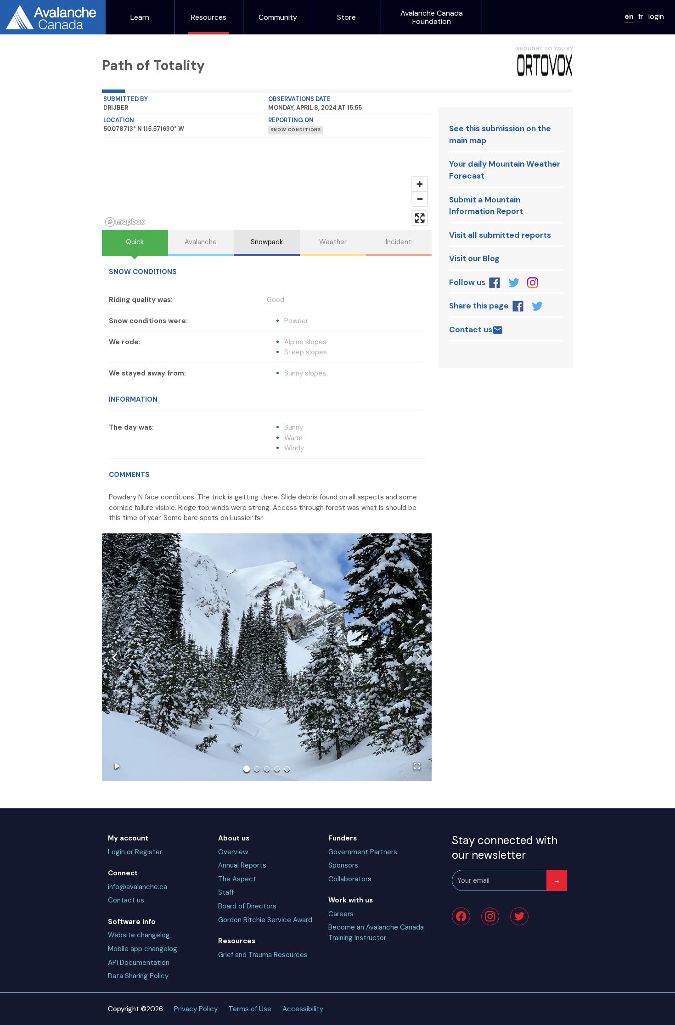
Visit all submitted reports (500, 235)
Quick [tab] (135, 241)
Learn (139, 17)
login (656, 16)
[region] (267, 184)
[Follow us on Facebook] (494, 282)
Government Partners (362, 852)
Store (346, 17)
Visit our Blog (474, 258)
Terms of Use (250, 1009)
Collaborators (349, 879)
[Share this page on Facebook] (518, 306)
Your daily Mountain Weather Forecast (504, 170)
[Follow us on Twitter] (513, 282)
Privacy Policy (196, 1009)
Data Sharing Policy (138, 975)
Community (278, 17)
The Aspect (237, 879)
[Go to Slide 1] (246, 769)
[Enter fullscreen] (419, 218)
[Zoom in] (419, 184)
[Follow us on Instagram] (532, 282)
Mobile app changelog (142, 948)
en (629, 16)
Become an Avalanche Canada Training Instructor (376, 932)
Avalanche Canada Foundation (431, 17)
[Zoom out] (419, 198)
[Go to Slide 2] (256, 769)
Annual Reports (242, 865)
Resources (208, 17)
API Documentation (138, 962)
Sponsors (343, 865)
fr (640, 16)
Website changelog (139, 935)
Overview (233, 852)
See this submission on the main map (500, 134)
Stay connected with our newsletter (504, 847)
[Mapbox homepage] (125, 222)
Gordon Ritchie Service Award (265, 919)
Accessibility (302, 1009)
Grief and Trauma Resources (263, 954)
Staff (226, 892)
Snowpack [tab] (267, 241)
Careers (341, 914)
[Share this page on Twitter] (537, 306)
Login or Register (135, 852)
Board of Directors (247, 906)
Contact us (470, 330)
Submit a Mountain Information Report (486, 206)
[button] (267, 657)
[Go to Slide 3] (267, 769)
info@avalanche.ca (137, 886)
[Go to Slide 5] (287, 769)
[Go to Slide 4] (277, 769)
